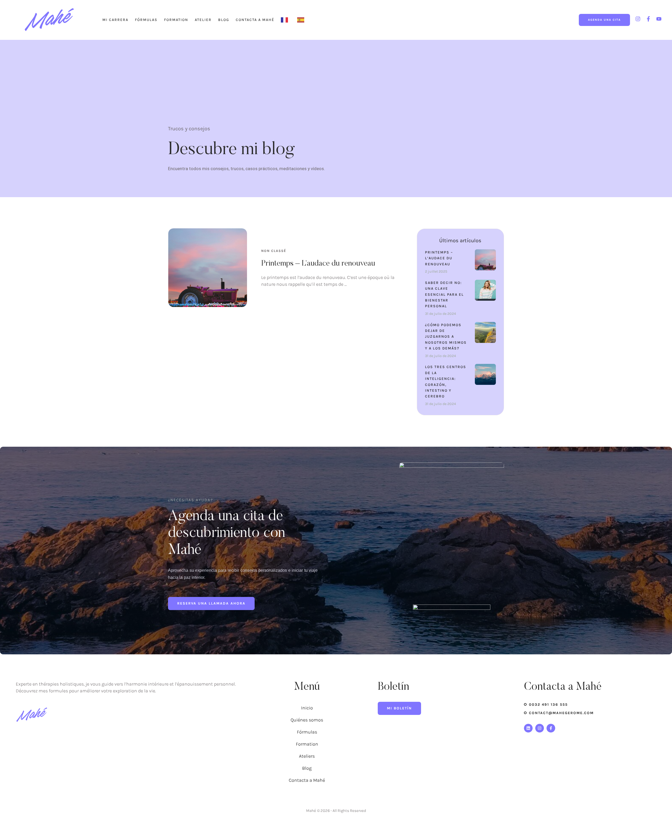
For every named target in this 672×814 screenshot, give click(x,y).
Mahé (311, 810)
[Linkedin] (528, 728)
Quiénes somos (307, 720)
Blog (223, 20)
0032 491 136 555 (548, 704)
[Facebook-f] (551, 728)
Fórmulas (146, 20)
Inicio (307, 708)
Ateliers (307, 756)
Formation (176, 20)
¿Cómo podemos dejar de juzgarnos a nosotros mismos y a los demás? (446, 337)
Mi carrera (115, 20)
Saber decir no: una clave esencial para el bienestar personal (444, 295)
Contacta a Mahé (255, 20)
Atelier (203, 20)
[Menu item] (286, 20)
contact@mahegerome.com (561, 713)
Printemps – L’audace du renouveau (318, 264)
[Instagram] (539, 728)
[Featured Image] (207, 267)
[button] (604, 20)
